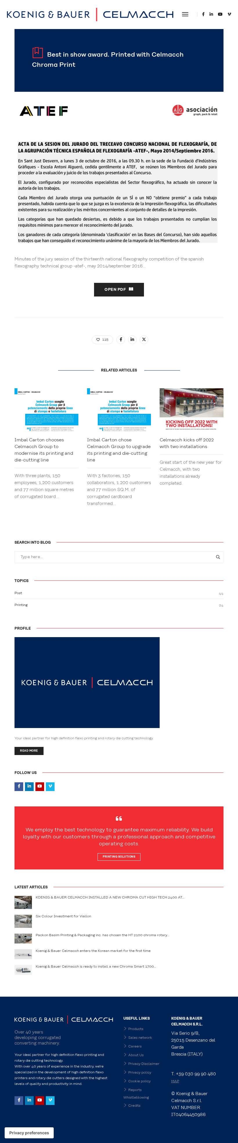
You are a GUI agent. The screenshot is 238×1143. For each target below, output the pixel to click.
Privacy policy (139, 1072)
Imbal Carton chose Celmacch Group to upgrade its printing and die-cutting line (119, 450)
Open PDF (115, 290)
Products (135, 1029)
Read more (29, 751)
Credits (134, 1105)
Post (18, 593)
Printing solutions (119, 857)
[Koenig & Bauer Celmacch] (90, 14)
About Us (136, 1055)
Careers (135, 1046)
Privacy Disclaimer (143, 1063)
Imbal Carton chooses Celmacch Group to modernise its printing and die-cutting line (44, 450)
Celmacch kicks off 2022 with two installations (187, 443)
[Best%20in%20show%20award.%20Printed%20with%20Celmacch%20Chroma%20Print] (120, 339)
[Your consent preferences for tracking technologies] (29, 1132)
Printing (21, 605)
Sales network (140, 1037)
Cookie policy (139, 1081)
